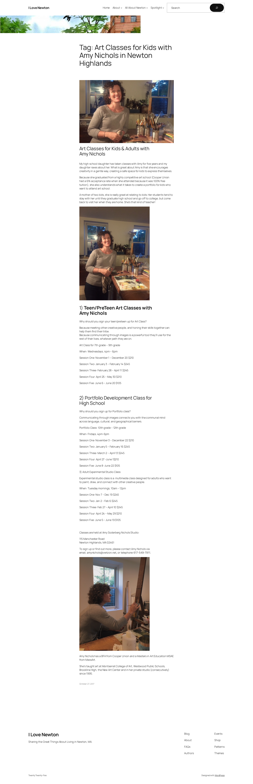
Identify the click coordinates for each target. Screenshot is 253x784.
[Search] (217, 8)
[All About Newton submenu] (147, 8)
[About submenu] (121, 8)
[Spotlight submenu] (163, 8)
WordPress (220, 775)
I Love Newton (38, 8)
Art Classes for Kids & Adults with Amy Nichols (114, 151)
